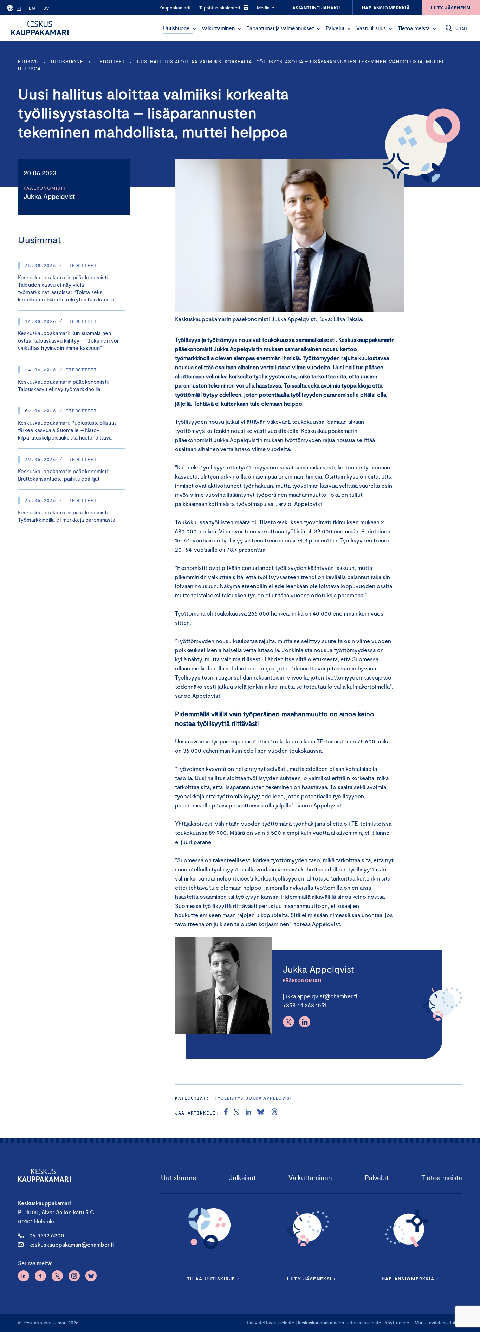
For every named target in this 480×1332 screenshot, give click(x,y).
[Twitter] (288, 1021)
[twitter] (236, 1113)
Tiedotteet (110, 61)
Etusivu (28, 61)
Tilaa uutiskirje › (213, 1278)
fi (19, 8)
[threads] (274, 1112)
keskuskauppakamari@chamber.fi (71, 1244)
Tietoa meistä (414, 28)
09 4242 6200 (46, 1235)
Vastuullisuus (371, 28)
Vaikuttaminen (218, 28)
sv (46, 8)
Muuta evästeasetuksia (438, 1322)
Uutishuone (176, 28)
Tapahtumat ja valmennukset (280, 28)
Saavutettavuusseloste (270, 1322)
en (32, 8)
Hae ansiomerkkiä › (410, 1278)
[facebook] (226, 1112)
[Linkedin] (304, 1021)
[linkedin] (248, 1113)
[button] (194, 28)
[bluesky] (260, 1112)
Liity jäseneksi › (311, 1278)
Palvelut (335, 28)
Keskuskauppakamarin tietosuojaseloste (339, 1322)
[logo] (40, 28)
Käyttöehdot (398, 1322)
